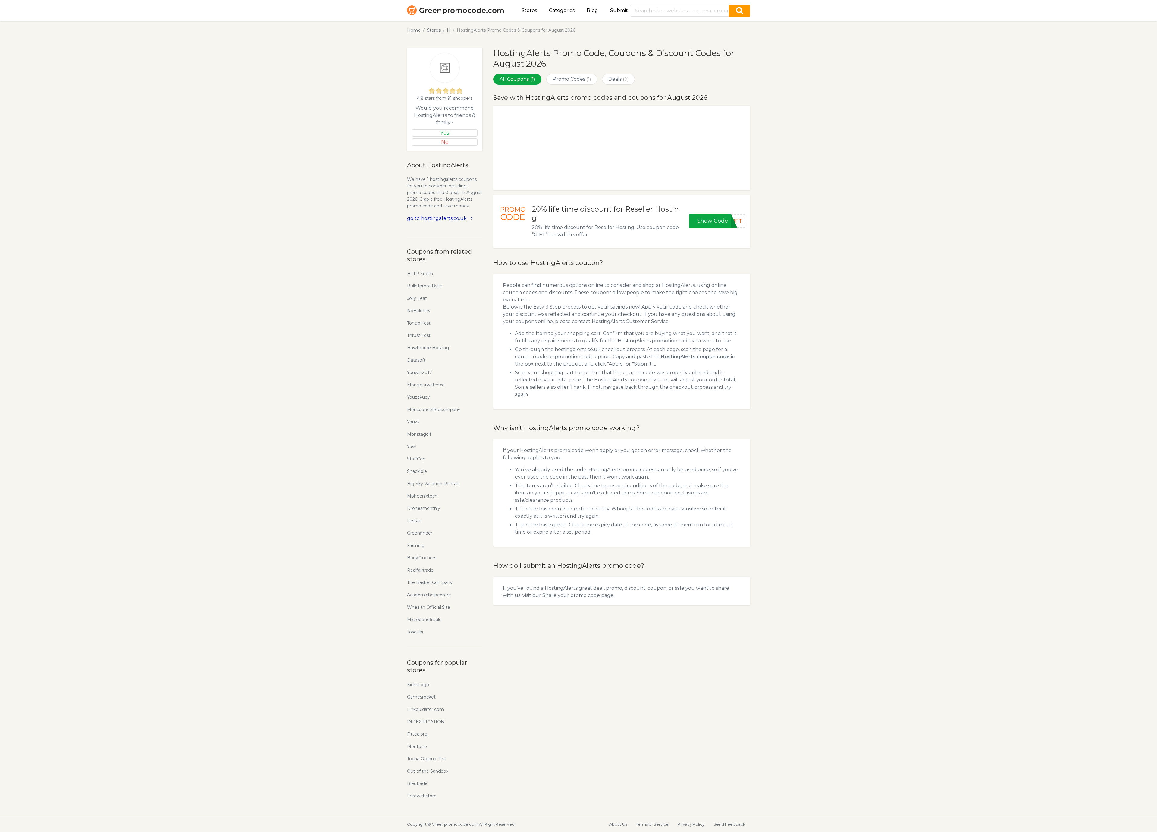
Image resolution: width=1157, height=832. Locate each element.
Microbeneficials (424, 619)
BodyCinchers (421, 557)
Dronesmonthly (423, 508)
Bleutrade (417, 783)
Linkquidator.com (425, 709)
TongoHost (419, 323)
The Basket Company (430, 582)
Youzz (413, 422)
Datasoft (416, 360)
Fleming (416, 545)
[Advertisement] (621, 148)
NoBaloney (419, 310)
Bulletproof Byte (424, 286)
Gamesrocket (421, 697)
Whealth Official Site (428, 607)
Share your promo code (571, 595)
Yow (411, 446)
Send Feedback (729, 824)
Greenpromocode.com (461, 10)
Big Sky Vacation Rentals (433, 483)
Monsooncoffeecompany (433, 409)
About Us (618, 824)
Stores (529, 10)
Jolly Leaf (417, 298)
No (445, 142)
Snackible (417, 471)
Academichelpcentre (429, 595)
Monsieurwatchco (426, 385)
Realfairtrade (420, 570)
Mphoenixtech (422, 496)
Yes (444, 133)
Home (414, 30)
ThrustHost (419, 335)
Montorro (417, 746)
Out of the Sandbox (427, 771)
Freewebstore (422, 796)
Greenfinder (419, 533)
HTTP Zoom (420, 273)
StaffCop (416, 459)
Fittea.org (417, 734)
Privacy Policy (691, 824)
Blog (592, 10)
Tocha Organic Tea (426, 758)
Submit (619, 10)
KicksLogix (418, 684)
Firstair (414, 520)
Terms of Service (652, 824)
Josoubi (415, 632)
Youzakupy (418, 397)
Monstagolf (419, 434)
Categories (562, 10)
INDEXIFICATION (425, 721)
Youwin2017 (419, 372)
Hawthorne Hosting (428, 347)
